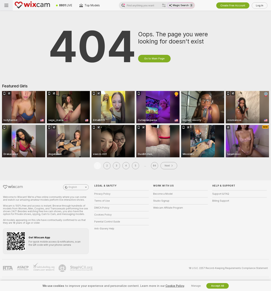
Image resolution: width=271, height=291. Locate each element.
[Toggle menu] (6, 5)
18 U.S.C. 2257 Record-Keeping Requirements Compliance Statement (228, 268)
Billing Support (220, 200)
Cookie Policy (174, 285)
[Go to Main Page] (32, 5)
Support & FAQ (220, 193)
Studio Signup (161, 200)
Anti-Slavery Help (104, 228)
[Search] (164, 5)
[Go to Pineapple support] (63, 268)
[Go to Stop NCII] (81, 268)
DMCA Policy (101, 207)
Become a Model (163, 193)
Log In (259, 5)
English (73, 187)
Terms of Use (102, 200)
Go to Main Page (154, 58)
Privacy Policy (102, 193)
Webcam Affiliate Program (168, 207)
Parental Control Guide (107, 221)
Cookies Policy (103, 214)
